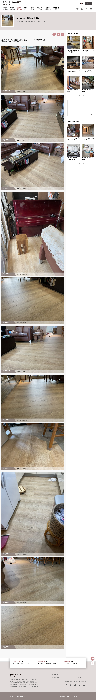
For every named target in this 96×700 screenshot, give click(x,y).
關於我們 (67, 681)
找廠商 (5, 8)
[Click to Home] (12, 3)
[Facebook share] (54, 34)
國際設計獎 (56, 8)
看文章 (32, 8)
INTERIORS (12, 9)
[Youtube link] (91, 8)
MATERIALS (6, 9)
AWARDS (55, 9)
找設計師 (12, 8)
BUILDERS (19, 9)
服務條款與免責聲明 (22, 696)
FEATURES (39, 9)
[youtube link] (84, 685)
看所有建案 (81, 95)
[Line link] (77, 8)
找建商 (19, 8)
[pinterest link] (86, 8)
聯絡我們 (78, 681)
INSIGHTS (26, 9)
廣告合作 (72, 681)
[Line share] (58, 34)
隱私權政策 (12, 696)
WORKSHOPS (48, 9)
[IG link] (82, 8)
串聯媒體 (83, 681)
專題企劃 (39, 8)
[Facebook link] (73, 8)
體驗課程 (47, 8)
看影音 (26, 8)
